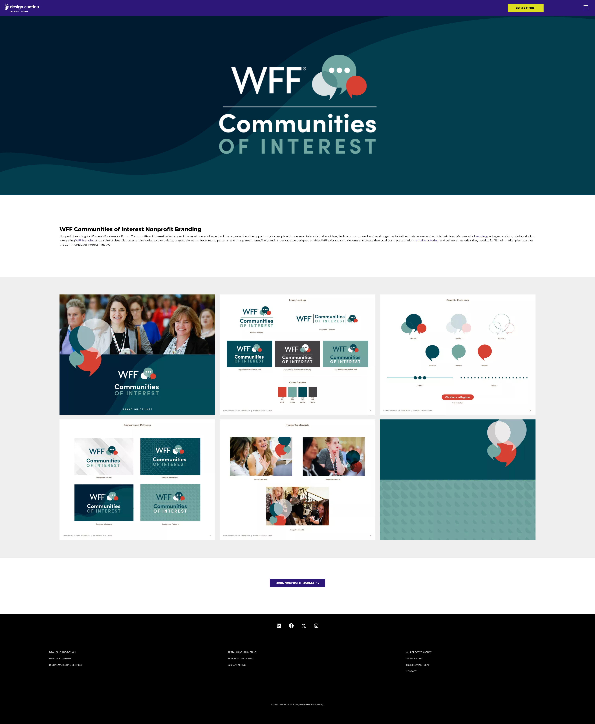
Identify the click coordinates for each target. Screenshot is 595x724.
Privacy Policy (317, 704)
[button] (585, 8)
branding (480, 236)
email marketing (427, 240)
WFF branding (85, 240)
